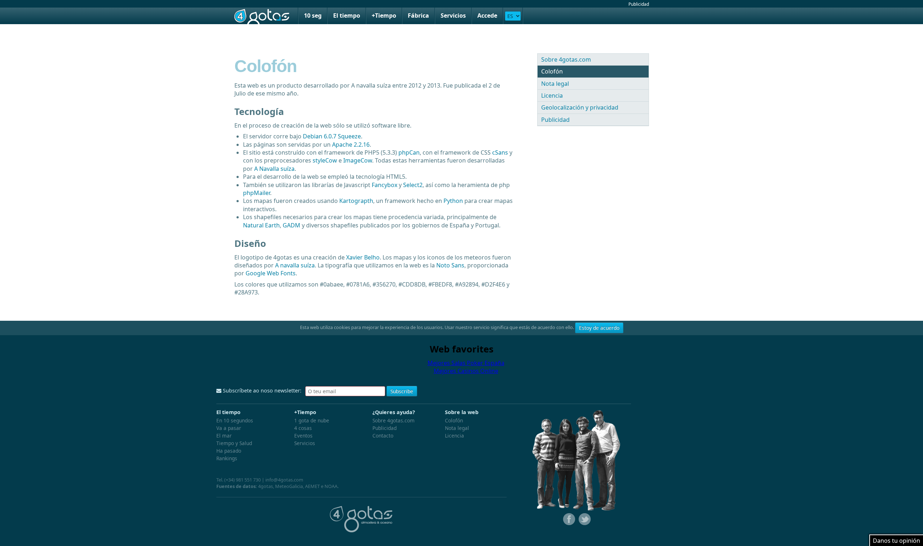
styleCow (325, 160)
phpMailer (256, 193)
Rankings (226, 458)
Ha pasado (228, 450)
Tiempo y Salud (234, 443)
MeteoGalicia (289, 486)
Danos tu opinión (896, 541)
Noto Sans (450, 265)
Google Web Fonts (271, 273)
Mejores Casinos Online (466, 371)
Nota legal (555, 84)
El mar (224, 435)
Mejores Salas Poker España (466, 363)
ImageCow (357, 160)
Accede (487, 15)
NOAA (330, 486)
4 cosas (303, 428)
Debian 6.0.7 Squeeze (332, 136)
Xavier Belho (363, 257)
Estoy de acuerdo (599, 327)
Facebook (568, 519)
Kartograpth (356, 201)
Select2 (413, 185)
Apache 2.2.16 (351, 144)
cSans (500, 152)
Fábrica (418, 15)
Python (453, 201)
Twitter (584, 519)
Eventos (303, 435)
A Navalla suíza (274, 169)
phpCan (409, 152)
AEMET (312, 486)
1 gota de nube (311, 420)
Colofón (552, 71)
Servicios (453, 15)
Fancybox (384, 185)
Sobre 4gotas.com (566, 59)
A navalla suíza (295, 265)
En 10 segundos (234, 420)
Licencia (552, 95)
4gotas (261, 16)
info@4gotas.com (284, 479)
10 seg (313, 15)
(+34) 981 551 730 (242, 479)
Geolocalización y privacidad (579, 107)
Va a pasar (228, 428)
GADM (291, 225)
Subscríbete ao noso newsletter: (261, 390)
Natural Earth (261, 225)
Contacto (382, 435)
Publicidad (638, 4)
